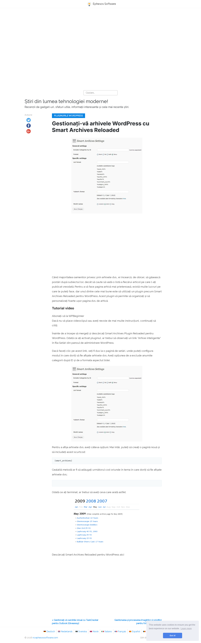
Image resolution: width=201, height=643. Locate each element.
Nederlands (66, 631)
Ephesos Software (104, 3)
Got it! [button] (173, 635)
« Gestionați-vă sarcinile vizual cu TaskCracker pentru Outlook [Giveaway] (75, 622)
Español (136, 631)
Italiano (108, 631)
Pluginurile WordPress (68, 115)
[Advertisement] (100, 31)
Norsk (96, 631)
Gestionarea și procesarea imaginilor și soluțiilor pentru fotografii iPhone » (138, 622)
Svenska (82, 631)
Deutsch (50, 631)
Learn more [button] (186, 628)
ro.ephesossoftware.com (45, 637)
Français (122, 631)
